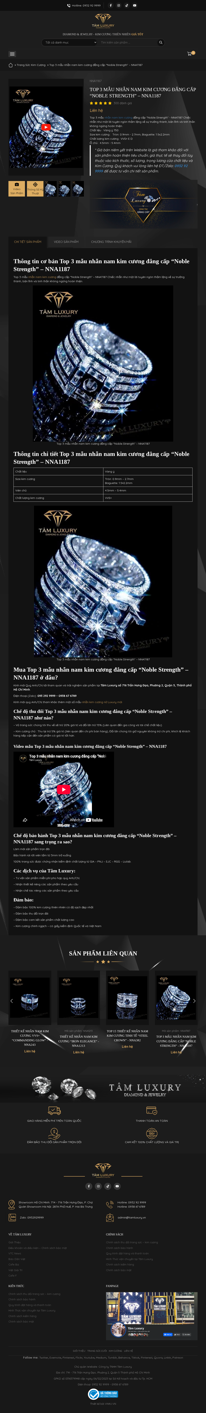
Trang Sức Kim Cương (31, 65)
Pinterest (68, 1357)
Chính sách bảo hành (119, 1248)
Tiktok (135, 1357)
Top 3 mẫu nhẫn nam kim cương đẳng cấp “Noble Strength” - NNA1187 (127, 1041)
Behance (124, 1357)
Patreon (177, 1357)
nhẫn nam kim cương (118, 117)
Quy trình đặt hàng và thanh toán (127, 1253)
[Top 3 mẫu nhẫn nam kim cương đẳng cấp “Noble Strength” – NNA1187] (51, 189)
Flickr (79, 1357)
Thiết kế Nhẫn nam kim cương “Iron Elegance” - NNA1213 (30, 1041)
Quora (158, 1357)
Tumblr (112, 1357)
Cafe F (12, 1275)
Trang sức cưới (97, 1350)
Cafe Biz (13, 1264)
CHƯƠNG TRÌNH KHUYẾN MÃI (111, 242)
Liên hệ (128, 1350)
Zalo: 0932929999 (32, 1217)
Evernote (55, 1357)
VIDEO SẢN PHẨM (66, 242)
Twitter (43, 1357)
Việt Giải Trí (15, 1270)
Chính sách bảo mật (118, 1270)
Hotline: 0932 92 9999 (131, 1202)
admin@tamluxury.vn (132, 1217)
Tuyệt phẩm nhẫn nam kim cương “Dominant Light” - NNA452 (176, 1036)
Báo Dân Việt (16, 1259)
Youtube (89, 1357)
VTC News (14, 1253)
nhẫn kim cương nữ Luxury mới (102, 702)
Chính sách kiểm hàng (120, 1264)
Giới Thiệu (14, 1242)
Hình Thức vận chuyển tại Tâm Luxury (129, 1259)
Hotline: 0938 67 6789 (131, 1206)
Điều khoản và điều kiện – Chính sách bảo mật (37, 1248)
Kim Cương (115, 1350)
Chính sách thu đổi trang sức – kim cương (132, 1242)
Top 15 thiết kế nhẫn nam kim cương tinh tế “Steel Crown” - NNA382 (78, 1036)
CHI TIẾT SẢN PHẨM (27, 242)
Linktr (167, 1357)
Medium (101, 1357)
